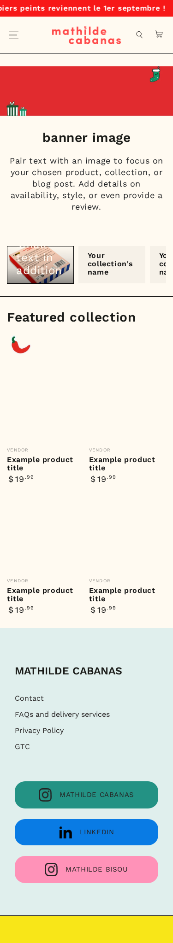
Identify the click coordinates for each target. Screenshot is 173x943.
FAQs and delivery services (62, 714)
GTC (22, 746)
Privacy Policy (39, 730)
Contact (29, 698)
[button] (140, 35)
